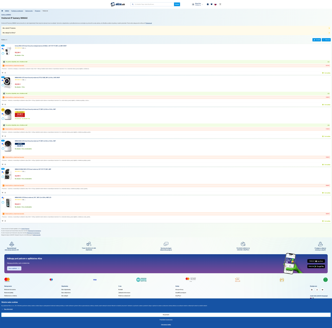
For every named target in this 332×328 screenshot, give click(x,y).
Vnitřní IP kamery (25, 228)
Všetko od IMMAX (6, 14)
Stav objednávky (66, 289)
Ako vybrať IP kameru (9, 28)
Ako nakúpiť (64, 295)
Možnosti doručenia (10, 289)
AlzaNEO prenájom (180, 292)
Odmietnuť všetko (166, 324)
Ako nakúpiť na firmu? (9, 33)
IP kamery (37, 11)
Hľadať (177, 4)
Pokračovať (149, 23)
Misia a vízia (121, 299)
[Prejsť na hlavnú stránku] (118, 4)
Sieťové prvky (29, 11)
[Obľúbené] (212, 4)
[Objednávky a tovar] (208, 4)
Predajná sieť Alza (9, 299)
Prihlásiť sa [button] (198, 5)
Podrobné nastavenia (166, 320)
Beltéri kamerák (36, 235)
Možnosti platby (8, 292)
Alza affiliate (178, 299)
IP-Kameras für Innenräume (34, 230)
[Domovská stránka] (2, 11)
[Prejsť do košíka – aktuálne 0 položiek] (220, 4)
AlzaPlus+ (178, 295)
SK (313, 298)
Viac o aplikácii (13, 268)
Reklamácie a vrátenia (10, 295)
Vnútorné (45, 11)
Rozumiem (166, 315)
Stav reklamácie (65, 292)
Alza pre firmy (179, 289)
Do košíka (327, 73)
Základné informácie (124, 292)
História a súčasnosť (124, 295)
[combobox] (152, 4)
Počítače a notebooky (17, 11)
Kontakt (120, 289)
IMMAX (7, 11)
